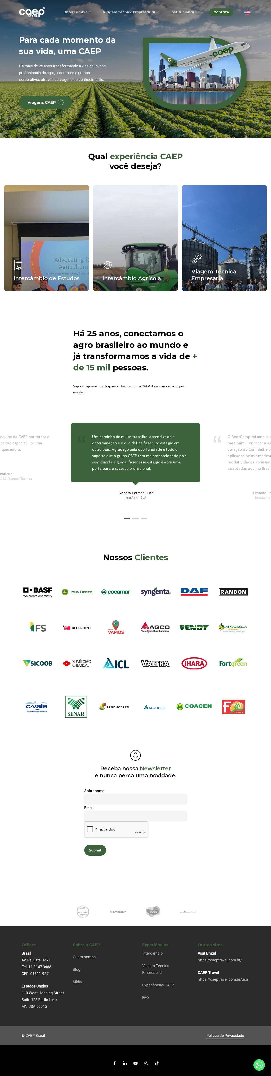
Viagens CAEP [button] (42, 102)
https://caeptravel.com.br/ (220, 960)
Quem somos (84, 957)
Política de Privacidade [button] (225, 1035)
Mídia (77, 982)
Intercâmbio (152, 953)
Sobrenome (94, 791)
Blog (76, 969)
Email (88, 808)
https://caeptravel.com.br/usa (223, 979)
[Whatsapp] (259, 1065)
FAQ (145, 997)
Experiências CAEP (158, 985)
